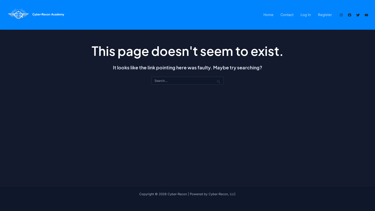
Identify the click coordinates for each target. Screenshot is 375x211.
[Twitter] (358, 15)
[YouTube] (366, 15)
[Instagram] (341, 15)
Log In (306, 15)
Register (325, 15)
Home (268, 15)
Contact (287, 15)
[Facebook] (349, 15)
